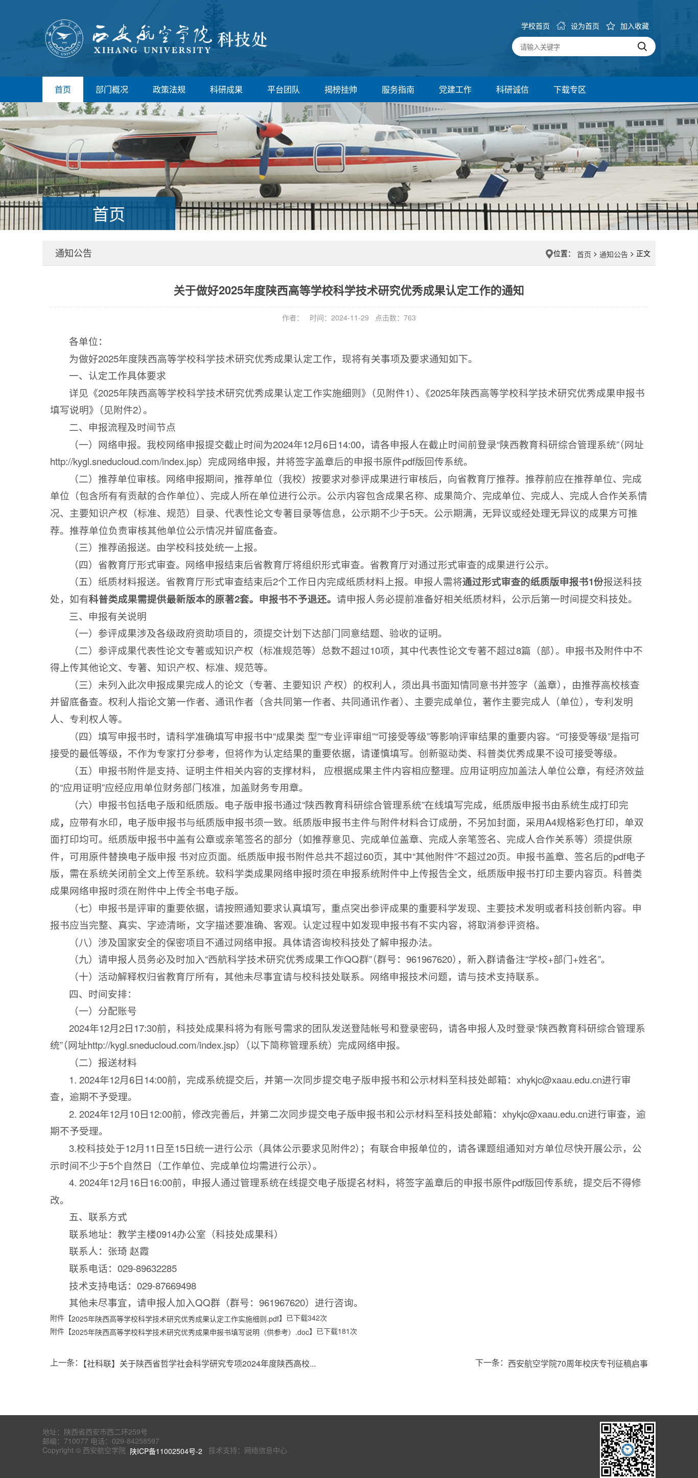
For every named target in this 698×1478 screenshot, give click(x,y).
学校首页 (535, 25)
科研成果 (226, 89)
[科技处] (191, 37)
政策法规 (169, 89)
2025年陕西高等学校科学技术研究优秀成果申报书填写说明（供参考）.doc (190, 1332)
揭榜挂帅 (340, 89)
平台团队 (283, 89)
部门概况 (112, 89)
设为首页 (585, 25)
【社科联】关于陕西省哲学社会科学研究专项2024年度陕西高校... (199, 1363)
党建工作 (455, 89)
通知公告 (613, 254)
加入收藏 (634, 25)
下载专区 (569, 89)
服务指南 (398, 89)
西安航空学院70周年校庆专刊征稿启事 (578, 1363)
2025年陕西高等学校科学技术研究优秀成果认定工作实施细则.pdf (175, 1318)
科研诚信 (512, 89)
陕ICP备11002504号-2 (167, 1451)
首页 (63, 89)
